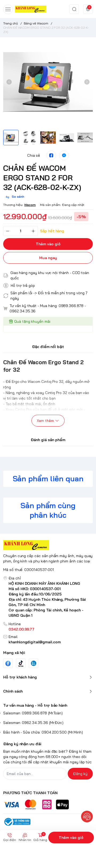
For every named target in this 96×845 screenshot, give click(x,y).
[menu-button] (8, 9)
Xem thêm (45, 420)
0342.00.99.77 (21, 629)
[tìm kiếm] (74, 9)
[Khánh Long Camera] (30, 9)
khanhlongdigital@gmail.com (35, 642)
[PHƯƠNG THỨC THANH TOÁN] (48, 804)
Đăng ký (80, 773)
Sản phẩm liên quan (48, 478)
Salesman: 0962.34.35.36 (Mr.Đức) (33, 722)
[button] (9, 82)
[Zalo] (33, 663)
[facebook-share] (51, 155)
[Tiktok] (20, 663)
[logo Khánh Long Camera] (48, 545)
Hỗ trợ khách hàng (20, 677)
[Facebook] (8, 663)
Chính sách (13, 691)
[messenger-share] (64, 155)
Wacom (30, 205)
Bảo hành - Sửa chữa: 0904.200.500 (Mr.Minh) (43, 732)
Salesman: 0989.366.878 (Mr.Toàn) (33, 713)
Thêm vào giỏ (71, 837)
